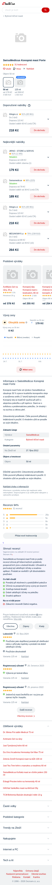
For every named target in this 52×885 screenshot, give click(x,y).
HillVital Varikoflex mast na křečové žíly (20, 788)
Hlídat (18, 69)
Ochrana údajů (32, 871)
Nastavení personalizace (17, 874)
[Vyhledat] (45, 10)
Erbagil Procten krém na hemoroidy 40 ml (21, 781)
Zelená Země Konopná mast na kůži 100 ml (22, 759)
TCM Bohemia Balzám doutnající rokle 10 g (22, 795)
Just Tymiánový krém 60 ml (15, 746)
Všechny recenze (25, 716)
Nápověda (18, 871)
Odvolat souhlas (38, 874)
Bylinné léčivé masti (14, 16)
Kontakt (26, 877)
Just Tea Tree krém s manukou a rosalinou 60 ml (24, 766)
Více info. (18, 619)
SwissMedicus (32, 435)
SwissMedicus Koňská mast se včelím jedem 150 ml (25, 773)
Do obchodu (39, 130)
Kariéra (36, 877)
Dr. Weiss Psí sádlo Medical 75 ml (18, 732)
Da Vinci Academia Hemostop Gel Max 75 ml (23, 752)
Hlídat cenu (28, 369)
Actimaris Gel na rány (12, 739)
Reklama (16, 877)
